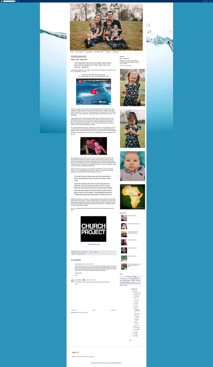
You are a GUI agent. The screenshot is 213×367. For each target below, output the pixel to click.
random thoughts (81, 253)
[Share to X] (93, 252)
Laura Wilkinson (78, 280)
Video (123, 285)
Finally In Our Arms (132, 240)
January (136, 329)
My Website (115, 51)
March (135, 325)
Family (131, 278)
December (136, 293)
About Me (122, 276)
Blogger (119, 363)
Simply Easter (137, 313)
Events (126, 278)
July (135, 302)
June (135, 303)
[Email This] (90, 252)
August (136, 300)
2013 (134, 332)
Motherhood (126, 280)
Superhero (137, 282)
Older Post (113, 310)
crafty (138, 276)
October (136, 294)
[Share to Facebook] (95, 252)
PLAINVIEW (109, 363)
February (136, 327)
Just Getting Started (132, 248)
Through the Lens (136, 283)
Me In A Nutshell (79, 51)
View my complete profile (125, 65)
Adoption (129, 276)
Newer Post (74, 310)
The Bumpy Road (132, 215)
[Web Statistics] (75, 352)
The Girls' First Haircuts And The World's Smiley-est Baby (134, 265)
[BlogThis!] (92, 252)
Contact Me (108, 51)
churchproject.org (93, 244)
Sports (131, 282)
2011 (134, 336)
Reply (76, 275)
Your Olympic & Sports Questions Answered (133, 232)
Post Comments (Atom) (82, 312)
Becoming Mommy (132, 256)
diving (121, 278)
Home (72, 51)
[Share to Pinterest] (97, 252)
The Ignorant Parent (98, 51)
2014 (134, 291)
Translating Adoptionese (137, 311)
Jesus (76, 253)
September (136, 296)
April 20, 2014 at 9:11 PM (88, 264)
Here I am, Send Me (136, 316)
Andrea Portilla (78, 264)
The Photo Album (136, 319)
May (135, 305)
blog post (73, 165)
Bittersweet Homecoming (133, 223)
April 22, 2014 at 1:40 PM (90, 280)
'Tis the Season (136, 323)
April (135, 307)
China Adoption (88, 51)
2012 (134, 334)
